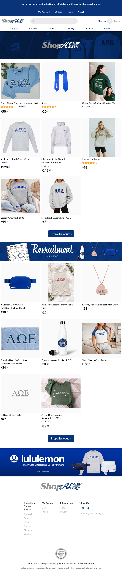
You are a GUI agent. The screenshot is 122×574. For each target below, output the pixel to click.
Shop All (14, 28)
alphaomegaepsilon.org (90, 513)
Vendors (107, 28)
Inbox (70, 11)
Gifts (51, 28)
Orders (58, 11)
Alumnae (89, 28)
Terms (63, 507)
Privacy (63, 511)
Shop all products (61, 234)
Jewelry (70, 28)
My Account (44, 11)
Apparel (33, 28)
